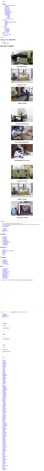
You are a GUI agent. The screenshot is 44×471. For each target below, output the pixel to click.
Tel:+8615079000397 (7, 225)
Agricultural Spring (8, 11)
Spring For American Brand (10, 5)
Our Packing (7, 31)
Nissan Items (5, 277)
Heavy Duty (7, 8)
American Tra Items (6, 271)
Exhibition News (8, 34)
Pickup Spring (7, 13)
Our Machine (7, 29)
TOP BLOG (24, 279)
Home (4, 3)
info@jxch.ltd (5, 226)
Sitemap (19, 279)
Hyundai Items (5, 272)
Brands (6, 24)
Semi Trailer (7, 9)
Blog (4, 33)
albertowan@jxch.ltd (6, 351)
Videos (6, 20)
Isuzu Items (5, 273)
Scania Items (5, 270)
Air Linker (7, 6)
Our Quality (7, 30)
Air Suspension (8, 12)
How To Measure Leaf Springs (10, 21)
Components (7, 14)
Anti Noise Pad (10, 18)
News (6, 25)
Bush (8, 17)
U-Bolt (8, 15)
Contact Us (5, 35)
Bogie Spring (7, 10)
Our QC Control (6, 32)
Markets (4, 251)
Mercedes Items (5, 276)
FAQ (6, 26)
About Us (7, 28)
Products (4, 4)
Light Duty (7, 7)
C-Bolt (8, 16)
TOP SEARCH (30, 279)
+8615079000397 (6, 327)
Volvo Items (5, 269)
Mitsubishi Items (6, 274)
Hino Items (5, 275)
